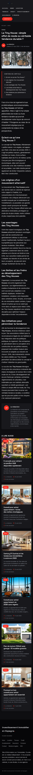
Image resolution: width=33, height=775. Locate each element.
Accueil (5, 8)
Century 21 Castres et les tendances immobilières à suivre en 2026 (13, 555)
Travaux (5, 11)
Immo (12, 8)
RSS (21, 746)
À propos (15, 15)
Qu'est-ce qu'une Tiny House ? (15, 77)
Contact (7, 19)
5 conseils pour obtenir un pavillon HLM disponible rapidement (13, 463)
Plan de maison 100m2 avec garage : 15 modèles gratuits (15, 647)
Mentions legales (13, 746)
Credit (12, 11)
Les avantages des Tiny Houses (15, 85)
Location (19, 8)
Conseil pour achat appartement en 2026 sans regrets (11, 602)
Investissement (23, 11)
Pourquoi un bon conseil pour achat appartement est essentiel (14, 692)
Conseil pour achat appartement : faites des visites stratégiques (13, 509)
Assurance (6, 15)
